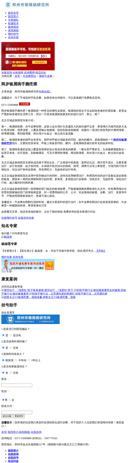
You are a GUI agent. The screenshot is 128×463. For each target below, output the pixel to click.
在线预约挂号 (9, 217)
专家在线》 (45, 91)
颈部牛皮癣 (45, 76)
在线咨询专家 (26, 217)
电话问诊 (40, 72)
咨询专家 (13, 37)
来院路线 (13, 30)
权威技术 (13, 23)
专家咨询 (6, 72)
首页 (17, 76)
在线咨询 (36, 432)
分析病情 (18, 72)
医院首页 (13, 12)
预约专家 (6, 257)
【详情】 (100, 250)
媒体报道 (13, 26)
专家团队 (13, 19)
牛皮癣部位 (29, 76)
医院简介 (13, 16)
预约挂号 (13, 33)
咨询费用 (29, 72)
